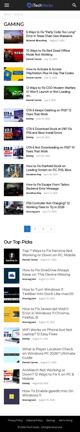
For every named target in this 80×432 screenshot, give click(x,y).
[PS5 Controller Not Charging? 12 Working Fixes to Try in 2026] (13, 208)
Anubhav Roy (33, 174)
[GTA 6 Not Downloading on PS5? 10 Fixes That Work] (13, 152)
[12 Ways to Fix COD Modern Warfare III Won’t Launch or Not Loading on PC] (13, 92)
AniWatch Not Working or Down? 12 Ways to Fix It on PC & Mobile (48, 374)
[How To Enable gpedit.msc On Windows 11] (11, 396)
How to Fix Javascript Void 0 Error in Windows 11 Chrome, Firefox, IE (46, 313)
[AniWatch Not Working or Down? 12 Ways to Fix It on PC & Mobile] (11, 376)
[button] (6, 5)
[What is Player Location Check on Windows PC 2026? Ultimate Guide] (11, 355)
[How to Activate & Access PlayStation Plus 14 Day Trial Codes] (13, 74)
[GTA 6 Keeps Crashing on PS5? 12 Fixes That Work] (13, 115)
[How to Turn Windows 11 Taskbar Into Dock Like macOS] (11, 295)
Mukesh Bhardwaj (36, 40)
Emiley (30, 118)
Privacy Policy (15, 420)
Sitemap (50, 420)
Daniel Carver (34, 58)
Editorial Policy (34, 420)
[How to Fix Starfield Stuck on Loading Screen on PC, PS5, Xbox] (13, 171)
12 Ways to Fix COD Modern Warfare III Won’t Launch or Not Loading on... (51, 91)
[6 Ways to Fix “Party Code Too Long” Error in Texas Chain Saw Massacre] (13, 37)
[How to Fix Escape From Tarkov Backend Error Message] (13, 189)
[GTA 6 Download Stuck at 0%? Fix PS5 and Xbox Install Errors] (13, 133)
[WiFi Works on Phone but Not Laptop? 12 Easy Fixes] (11, 335)
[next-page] (51, 229)
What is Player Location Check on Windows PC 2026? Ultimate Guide (48, 353)
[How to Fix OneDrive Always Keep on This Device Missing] (11, 276)
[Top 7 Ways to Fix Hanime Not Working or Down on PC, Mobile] (11, 256)
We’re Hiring (65, 420)
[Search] (74, 5)
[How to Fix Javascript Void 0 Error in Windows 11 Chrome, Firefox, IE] (11, 314)
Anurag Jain (33, 211)
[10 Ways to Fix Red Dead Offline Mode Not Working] (13, 55)
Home (7, 14)
